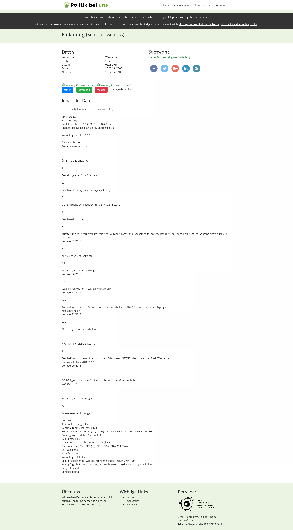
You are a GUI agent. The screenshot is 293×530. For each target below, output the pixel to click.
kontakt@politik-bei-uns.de (201, 517)
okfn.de (188, 520)
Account (221, 5)
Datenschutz (133, 504)
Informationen (203, 5)
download (84, 89)
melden (101, 89)
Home (166, 5)
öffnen (67, 89)
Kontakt (130, 497)
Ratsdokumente (182, 5)
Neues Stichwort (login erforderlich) (169, 57)
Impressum (132, 501)
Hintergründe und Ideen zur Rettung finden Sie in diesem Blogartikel (218, 24)
